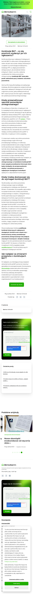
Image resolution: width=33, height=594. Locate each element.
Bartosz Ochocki (23, 46)
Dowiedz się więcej (16, 284)
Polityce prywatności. (11, 561)
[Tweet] (24, 297)
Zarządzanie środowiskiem (16, 42)
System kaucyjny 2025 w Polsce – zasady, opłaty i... (15, 379)
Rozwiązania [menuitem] (6, 520)
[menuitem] (6, 524)
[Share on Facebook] (17, 297)
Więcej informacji (16, 7)
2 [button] (15, 452)
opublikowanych (7, 247)
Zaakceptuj (16, 583)
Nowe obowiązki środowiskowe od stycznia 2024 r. (14, 440)
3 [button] (17, 452)
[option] (16, 4)
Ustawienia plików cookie (16, 579)
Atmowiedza (6, 268)
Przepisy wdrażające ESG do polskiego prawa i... (15, 386)
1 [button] (12, 452)
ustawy (23, 119)
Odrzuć (16, 587)
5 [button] (21, 452)
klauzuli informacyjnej (24, 342)
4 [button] (19, 452)
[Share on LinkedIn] (20, 297)
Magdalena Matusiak (18, 446)
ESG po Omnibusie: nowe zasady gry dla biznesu (15, 373)
